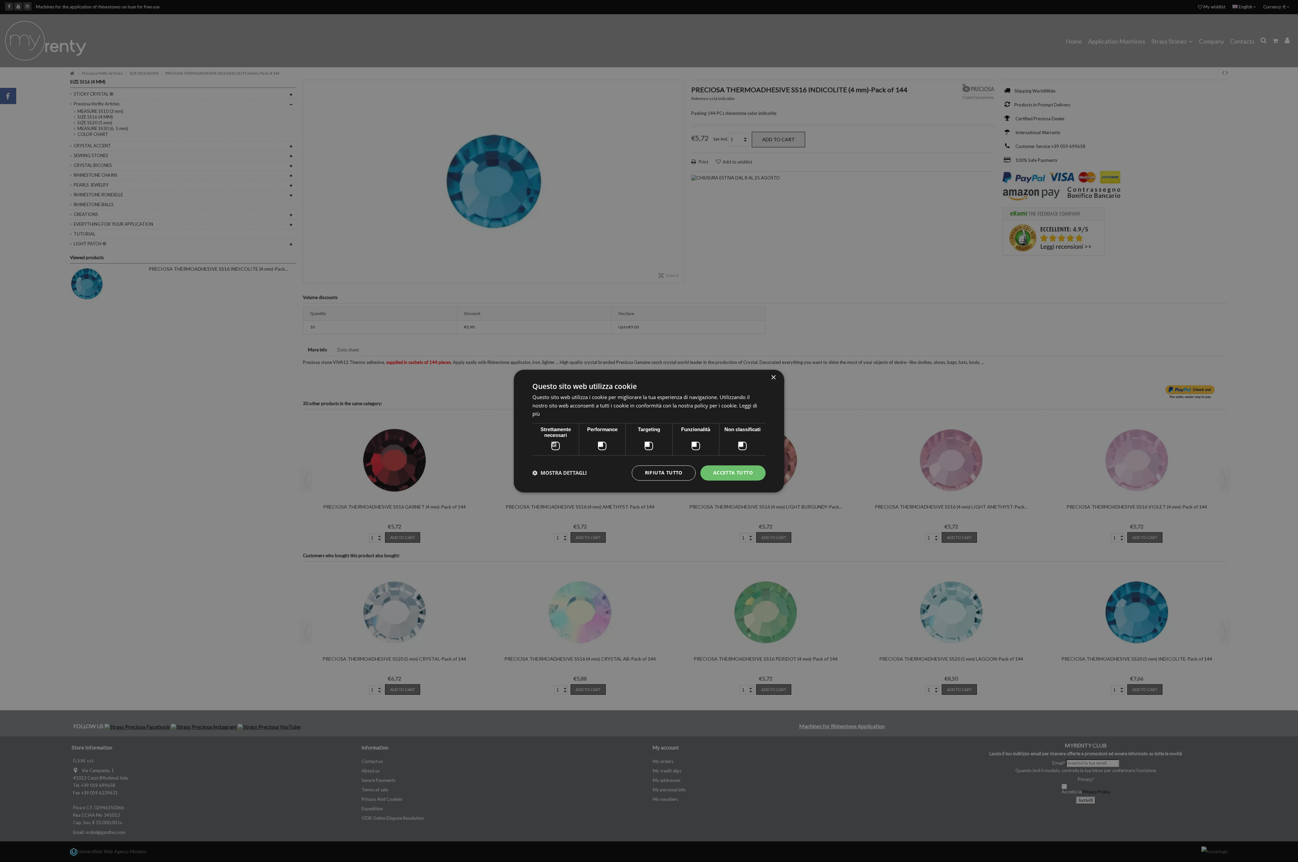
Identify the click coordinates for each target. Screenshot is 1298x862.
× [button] (773, 377)
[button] (559, 473)
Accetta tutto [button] (733, 472)
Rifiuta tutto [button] (663, 472)
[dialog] (649, 431)
